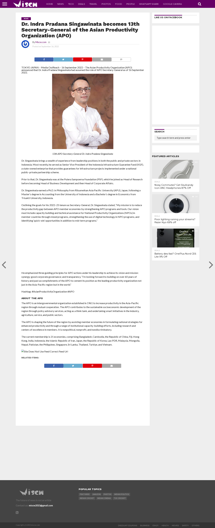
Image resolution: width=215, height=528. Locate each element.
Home (49, 4)
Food (118, 4)
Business (144, 525)
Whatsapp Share (149, 4)
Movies (175, 525)
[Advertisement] (82, 248)
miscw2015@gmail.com (41, 505)
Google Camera (172, 4)
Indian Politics (121, 494)
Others (195, 525)
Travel (93, 4)
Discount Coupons (127, 525)
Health (165, 525)
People (130, 4)
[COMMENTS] (121, 58)
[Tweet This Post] (63, 58)
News (60, 4)
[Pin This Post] (82, 58)
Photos (106, 4)
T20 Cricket (120, 498)
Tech (71, 4)
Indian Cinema (104, 498)
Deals (81, 4)
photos (107, 494)
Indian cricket (87, 498)
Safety (185, 525)
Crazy (155, 525)
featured (85, 494)
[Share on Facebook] (44, 58)
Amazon (97, 494)
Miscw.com (40, 42)
